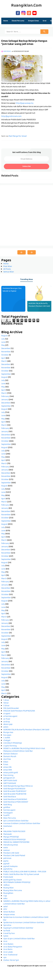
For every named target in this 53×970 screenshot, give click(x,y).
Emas (5, 764)
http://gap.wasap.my (24, 103)
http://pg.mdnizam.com (11, 116)
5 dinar (6, 706)
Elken (5, 762)
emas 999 (7, 770)
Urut (5, 941)
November (6, 352)
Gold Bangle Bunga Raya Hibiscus (18, 786)
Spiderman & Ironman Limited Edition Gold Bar (23, 923)
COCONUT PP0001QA (12, 743)
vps (4, 957)
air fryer (6, 719)
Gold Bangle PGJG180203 (14, 789)
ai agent (6, 714)
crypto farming (10, 746)
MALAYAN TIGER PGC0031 (14, 831)
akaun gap (7, 724)
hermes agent (9, 810)
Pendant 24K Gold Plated (14, 856)
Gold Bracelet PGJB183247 (14, 791)
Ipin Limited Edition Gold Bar (16, 821)
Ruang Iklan (8, 888)
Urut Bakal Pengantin (12, 947)
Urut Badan (8, 944)
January (4, 400)
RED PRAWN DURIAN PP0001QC (17, 882)
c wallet (6, 738)
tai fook (6, 931)
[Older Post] (31, 252)
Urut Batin (7, 949)
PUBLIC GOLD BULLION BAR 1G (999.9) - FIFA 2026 (24, 872)
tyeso (5, 936)
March (4, 361)
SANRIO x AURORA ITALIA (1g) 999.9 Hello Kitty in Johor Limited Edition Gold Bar (26, 903)
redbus (6, 885)
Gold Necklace (9, 797)
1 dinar (6, 700)
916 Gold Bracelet (11, 708)
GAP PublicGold (10, 781)
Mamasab (7, 834)
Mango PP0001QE (11, 837)
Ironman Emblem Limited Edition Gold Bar (21, 823)
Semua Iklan (8, 272)
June (3, 342)
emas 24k (7, 767)
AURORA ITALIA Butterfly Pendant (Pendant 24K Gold (39, 305)
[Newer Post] (21, 252)
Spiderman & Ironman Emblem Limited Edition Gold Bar (25, 919)
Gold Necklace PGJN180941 (15, 799)
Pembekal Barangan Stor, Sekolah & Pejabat (12, 290)
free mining (8, 775)
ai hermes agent (10, 716)
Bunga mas (8, 732)
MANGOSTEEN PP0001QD (14, 840)
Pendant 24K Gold (11, 853)
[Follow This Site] (28, 12)
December (5, 348)
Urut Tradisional (10, 955)
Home (5, 20)
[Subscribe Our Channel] (34, 12)
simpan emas (9, 915)
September (6, 374)
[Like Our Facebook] (17, 12)
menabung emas (10, 845)
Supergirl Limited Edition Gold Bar (18, 928)
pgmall (6, 864)
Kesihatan (7, 826)
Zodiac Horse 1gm (11, 960)
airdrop (6, 722)
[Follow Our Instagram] (23, 12)
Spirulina (7, 925)
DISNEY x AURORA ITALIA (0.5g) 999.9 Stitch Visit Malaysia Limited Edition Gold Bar (24, 750)
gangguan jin (9, 778)
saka (5, 898)
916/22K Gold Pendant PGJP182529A (19, 711)
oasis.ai (6, 850)
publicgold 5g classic (12, 880)
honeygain (8, 813)
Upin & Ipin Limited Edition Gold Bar (19, 939)
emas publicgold (10, 773)
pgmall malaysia (10, 866)
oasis (5, 848)
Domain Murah (9, 756)
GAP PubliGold (9, 783)
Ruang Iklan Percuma (12, 890)
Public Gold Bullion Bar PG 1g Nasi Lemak (21, 874)
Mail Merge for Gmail (18, 136)
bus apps (7, 735)
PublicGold (8, 877)
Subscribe (27, 166)
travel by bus (9, 933)
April (3, 358)
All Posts (7, 269)
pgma (5, 861)
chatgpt (6, 740)
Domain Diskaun (10, 754)
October (5, 355)
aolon (5, 727)
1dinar (6, 703)
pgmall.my (7, 869)
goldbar (6, 807)
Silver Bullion (9, 912)
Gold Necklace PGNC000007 (15, 802)
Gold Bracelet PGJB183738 (14, 794)
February (5, 396)
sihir (5, 909)
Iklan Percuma (9, 818)
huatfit (6, 815)
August (4, 336)
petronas (7, 858)
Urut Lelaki (8, 952)
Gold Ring (7, 805)
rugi (5, 896)
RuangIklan (8, 893)
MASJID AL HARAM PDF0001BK (16, 842)
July (3, 339)
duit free (7, 759)
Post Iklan (7, 266)
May (3, 345)
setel (5, 907)
